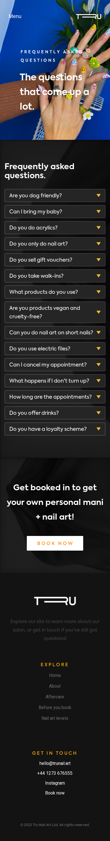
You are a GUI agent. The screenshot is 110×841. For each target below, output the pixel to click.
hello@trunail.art (55, 763)
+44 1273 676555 (54, 773)
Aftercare (55, 697)
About (55, 686)
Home (55, 675)
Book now (55, 793)
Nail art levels (54, 718)
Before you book (55, 707)
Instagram (55, 783)
